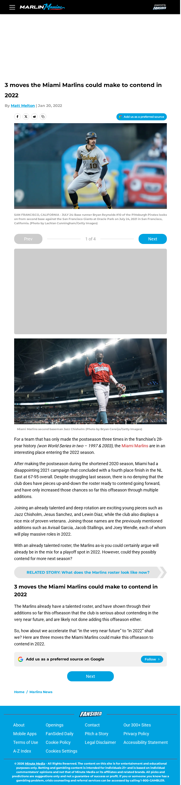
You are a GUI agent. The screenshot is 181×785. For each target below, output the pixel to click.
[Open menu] (12, 7)
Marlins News (40, 692)
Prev (28, 238)
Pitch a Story (96, 733)
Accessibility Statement (145, 742)
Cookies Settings (61, 751)
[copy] (43, 116)
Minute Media (35, 763)
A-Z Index (22, 751)
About (19, 724)
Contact (92, 724)
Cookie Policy (58, 742)
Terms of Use (25, 742)
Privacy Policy (136, 733)
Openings (54, 724)
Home (19, 692)
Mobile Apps (25, 733)
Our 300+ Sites (137, 724)
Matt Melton (23, 105)
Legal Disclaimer (100, 742)
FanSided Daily (60, 733)
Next (152, 238)
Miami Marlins (135, 445)
